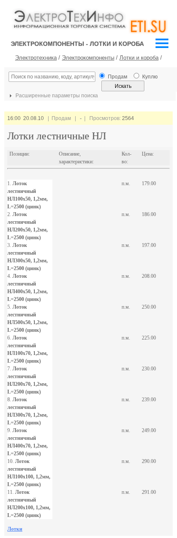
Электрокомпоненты (88, 57)
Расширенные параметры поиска (56, 96)
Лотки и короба (139, 57)
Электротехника (36, 57)
